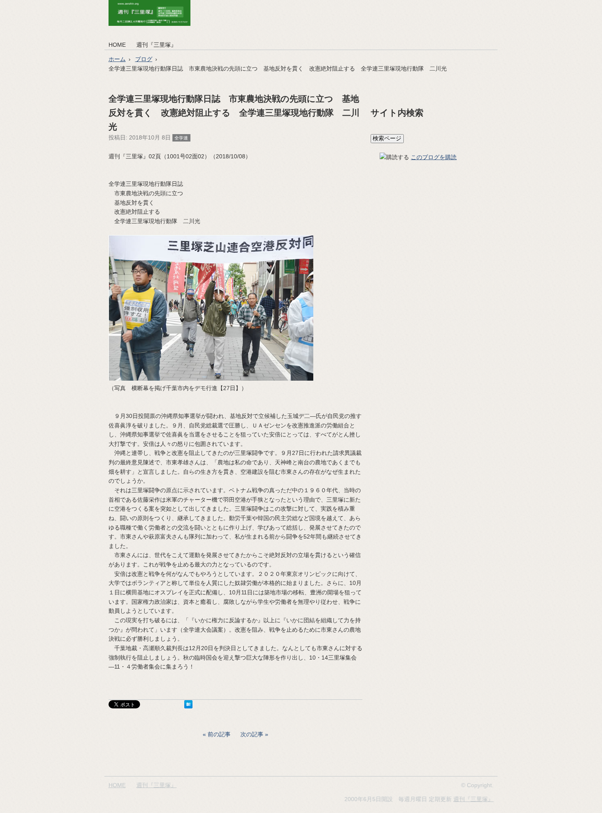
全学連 (181, 137)
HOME (117, 44)
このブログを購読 (434, 157)
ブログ (143, 59)
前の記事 (219, 734)
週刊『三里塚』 (156, 44)
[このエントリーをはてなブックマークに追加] (188, 706)
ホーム (117, 59)
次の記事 (251, 734)
